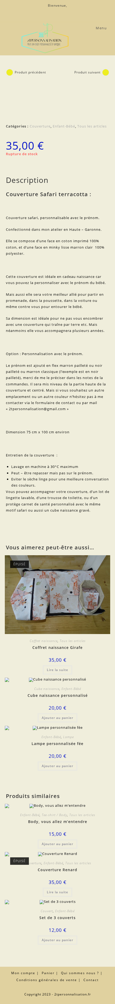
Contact (91, 980)
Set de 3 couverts (57, 917)
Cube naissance (46, 688)
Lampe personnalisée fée (57, 743)
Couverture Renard (57, 869)
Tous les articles (92, 126)
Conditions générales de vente (46, 980)
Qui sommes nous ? (80, 973)
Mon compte (23, 973)
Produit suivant (87, 72)
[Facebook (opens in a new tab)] (57, 11)
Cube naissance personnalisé (58, 695)
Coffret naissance (43, 641)
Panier (48, 973)
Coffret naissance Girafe (57, 647)
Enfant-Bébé (64, 126)
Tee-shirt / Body (54, 815)
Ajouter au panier (57, 717)
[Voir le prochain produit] (105, 72)
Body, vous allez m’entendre (57, 821)
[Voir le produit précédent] (9, 72)
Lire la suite (57, 670)
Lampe (68, 737)
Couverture (40, 126)
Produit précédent (30, 72)
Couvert (47, 911)
